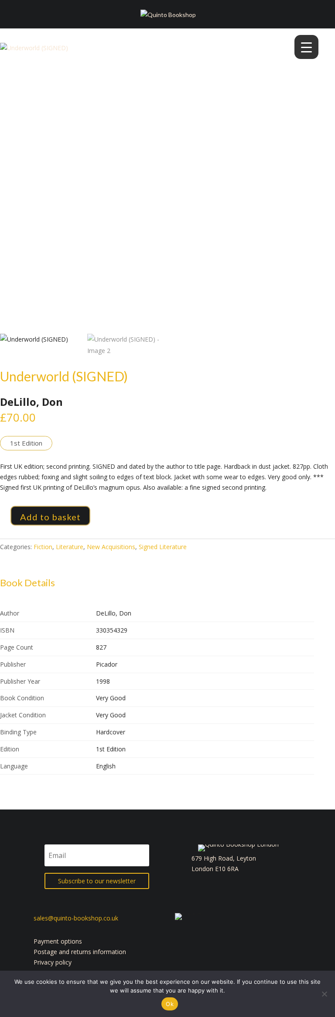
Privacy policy (53, 962)
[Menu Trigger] (306, 47)
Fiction (43, 547)
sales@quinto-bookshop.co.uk (76, 918)
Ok (170, 1003)
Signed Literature (163, 547)
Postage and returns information (80, 952)
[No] (324, 993)
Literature (69, 547)
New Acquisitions (111, 547)
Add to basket (50, 517)
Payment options (58, 941)
